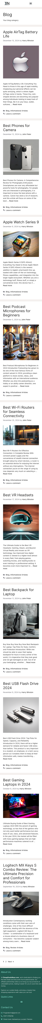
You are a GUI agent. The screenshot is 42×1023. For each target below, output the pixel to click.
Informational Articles (19, 111)
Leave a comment (13, 114)
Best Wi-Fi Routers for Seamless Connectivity (18, 411)
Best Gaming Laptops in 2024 (16, 782)
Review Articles (16, 948)
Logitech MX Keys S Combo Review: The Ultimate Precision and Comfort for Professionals (19, 873)
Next (11, 962)
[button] (30, 3)
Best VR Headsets (18, 495)
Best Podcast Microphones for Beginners (16, 310)
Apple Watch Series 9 (21, 222)
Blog (7, 111)
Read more (17, 104)
